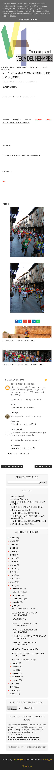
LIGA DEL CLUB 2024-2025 (22, 524)
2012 (12, 585)
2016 (12, 572)
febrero (16, 677)
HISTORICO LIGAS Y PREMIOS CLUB (26, 507)
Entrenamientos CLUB (20, 510)
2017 (12, 568)
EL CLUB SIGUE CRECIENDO (25, 649)
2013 (12, 582)
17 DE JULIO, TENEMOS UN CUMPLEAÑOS (24, 631)
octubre (16, 595)
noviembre (17, 592)
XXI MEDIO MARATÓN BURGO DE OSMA (19, 341)
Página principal (17, 496)
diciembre (17, 588)
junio (15, 663)
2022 (12, 551)
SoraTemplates (19, 760)
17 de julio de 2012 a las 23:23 (23, 424)
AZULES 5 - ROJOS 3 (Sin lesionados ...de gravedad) (28, 654)
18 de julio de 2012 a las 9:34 (23, 448)
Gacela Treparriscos (20, 384)
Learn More (23, 20)
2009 (13, 690)
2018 (12, 565)
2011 (12, 683)
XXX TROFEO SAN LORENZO (25, 608)
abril (14, 670)
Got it (34, 20)
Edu (12, 413)
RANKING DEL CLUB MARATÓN (24, 513)
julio (14, 605)
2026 (13, 538)
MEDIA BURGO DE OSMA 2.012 (24, 82)
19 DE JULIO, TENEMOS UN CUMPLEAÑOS (24, 624)
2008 (13, 694)
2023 (12, 548)
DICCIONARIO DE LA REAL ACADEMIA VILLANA (27, 503)
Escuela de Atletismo (19, 499)
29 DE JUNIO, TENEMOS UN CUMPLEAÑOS (24, 614)
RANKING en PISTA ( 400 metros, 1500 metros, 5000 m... (27, 517)
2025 (12, 541)
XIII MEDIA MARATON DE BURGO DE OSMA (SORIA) (23, 364)
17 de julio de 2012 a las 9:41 (23, 408)
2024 (13, 545)
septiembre (18, 599)
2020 (13, 558)
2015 (12, 575)
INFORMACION (19, 619)
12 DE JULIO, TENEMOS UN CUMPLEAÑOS (24, 643)
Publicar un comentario (18, 453)
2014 (12, 579)
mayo (15, 666)
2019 (12, 562)
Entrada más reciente (12, 466)
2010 (12, 687)
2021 (12, 555)
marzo (15, 673)
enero (15, 680)
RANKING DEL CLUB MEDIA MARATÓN (28, 521)
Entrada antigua (43, 466)
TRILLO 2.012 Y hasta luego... (24, 660)
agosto (16, 602)
